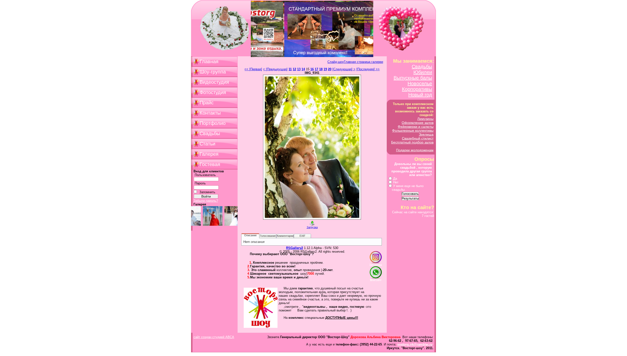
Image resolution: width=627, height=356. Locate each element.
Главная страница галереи (363, 62)
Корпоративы (417, 89)
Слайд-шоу (335, 62)
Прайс (207, 102)
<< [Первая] (253, 69)
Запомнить (207, 192)
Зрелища (426, 134)
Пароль (200, 183)
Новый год (420, 94)
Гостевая (210, 164)
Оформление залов (418, 123)
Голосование (268, 235)
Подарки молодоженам (415, 150)
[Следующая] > (343, 69)
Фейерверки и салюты (416, 127)
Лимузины (425, 119)
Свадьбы (210, 133)
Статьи (207, 143)
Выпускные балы (413, 78)
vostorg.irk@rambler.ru (415, 344)
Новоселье (420, 83)
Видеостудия (214, 82)
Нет (395, 182)
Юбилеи (422, 72)
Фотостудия (213, 92)
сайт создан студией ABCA (213, 337)
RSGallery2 (294, 248)
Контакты (210, 113)
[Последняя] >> (368, 69)
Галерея (209, 154)
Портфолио (213, 123)
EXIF (302, 235)
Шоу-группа (213, 71)
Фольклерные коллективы (413, 130)
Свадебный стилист (418, 138)
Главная (209, 61)
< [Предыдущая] (275, 69)
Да (395, 178)
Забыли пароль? (205, 200)
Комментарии (285, 235)
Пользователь (205, 175)
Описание (250, 235)
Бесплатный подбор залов (412, 142)
